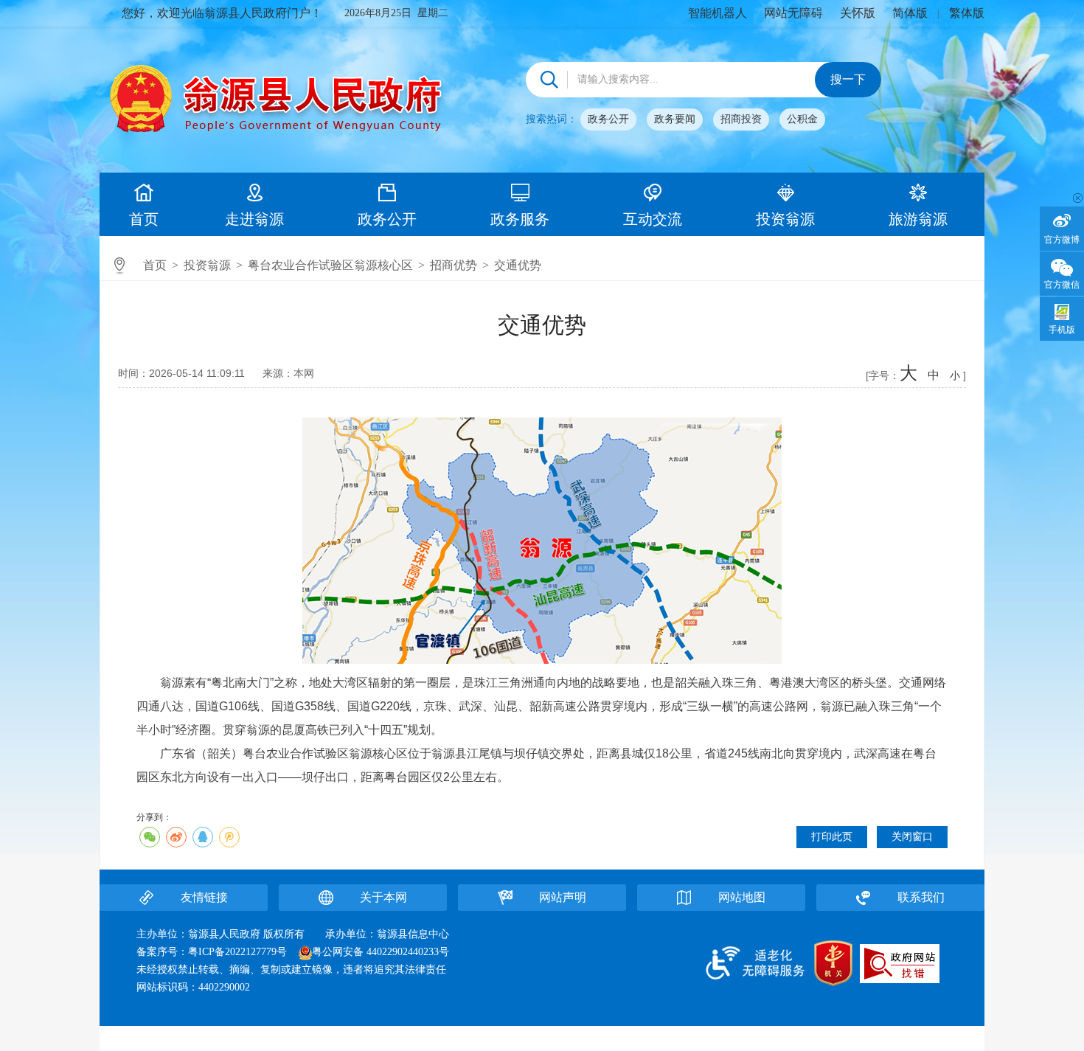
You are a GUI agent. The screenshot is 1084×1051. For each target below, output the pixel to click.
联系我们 (921, 897)
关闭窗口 (912, 836)
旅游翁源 (918, 219)
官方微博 (1062, 240)
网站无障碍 (793, 13)
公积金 (802, 119)
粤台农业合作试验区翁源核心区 (330, 265)
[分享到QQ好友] (202, 837)
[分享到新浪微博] (176, 837)
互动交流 (652, 219)
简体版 (910, 13)
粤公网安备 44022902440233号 (380, 951)
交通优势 (517, 265)
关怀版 (857, 13)
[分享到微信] (149, 837)
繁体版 (966, 13)
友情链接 (204, 897)
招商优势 (453, 265)
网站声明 (562, 897)
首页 (144, 219)
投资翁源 (785, 219)
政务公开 (608, 119)
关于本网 (383, 897)
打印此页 (831, 836)
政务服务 (519, 219)
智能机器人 (717, 13)
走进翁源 (254, 219)
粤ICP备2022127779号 (237, 951)
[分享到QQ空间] (229, 837)
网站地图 (741, 897)
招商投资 (741, 119)
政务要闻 (674, 119)
